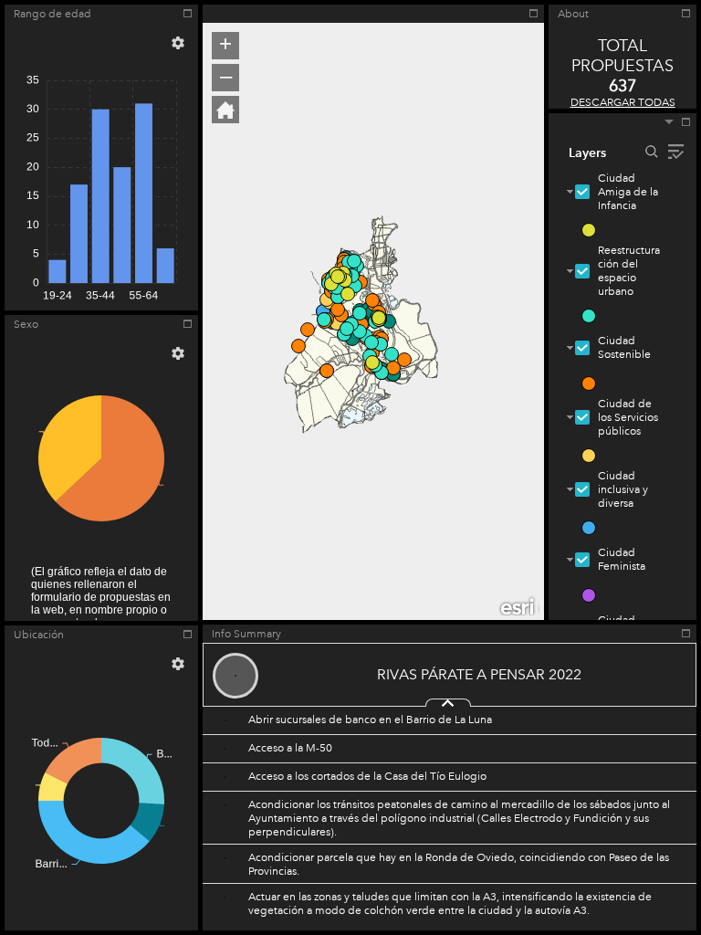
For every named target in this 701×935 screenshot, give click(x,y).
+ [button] (225, 44)
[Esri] (518, 605)
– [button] (226, 76)
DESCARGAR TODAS (622, 103)
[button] (178, 43)
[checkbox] (582, 191)
